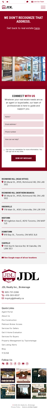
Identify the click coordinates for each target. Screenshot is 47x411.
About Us (6, 316)
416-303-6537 (12, 295)
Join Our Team (39, 2)
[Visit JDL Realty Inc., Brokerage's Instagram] (19, 363)
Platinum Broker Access (12, 324)
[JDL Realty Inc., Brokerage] (7, 6)
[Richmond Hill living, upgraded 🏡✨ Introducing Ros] (23, 375)
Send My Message (23, 158)
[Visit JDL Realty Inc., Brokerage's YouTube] (23, 363)
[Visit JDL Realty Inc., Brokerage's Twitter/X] (11, 363)
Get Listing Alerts (9, 344)
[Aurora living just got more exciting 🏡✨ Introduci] (8, 391)
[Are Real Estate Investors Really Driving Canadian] (23, 391)
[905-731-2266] (3, 1)
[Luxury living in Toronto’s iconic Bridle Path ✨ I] (39, 375)
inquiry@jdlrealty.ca (14, 298)
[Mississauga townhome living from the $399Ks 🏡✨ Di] (8, 375)
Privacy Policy (15, 407)
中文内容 (5, 353)
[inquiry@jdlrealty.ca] (8, 1)
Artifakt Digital (32, 407)
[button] (27, 1)
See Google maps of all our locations (20, 257)
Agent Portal (7, 312)
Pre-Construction (9, 320)
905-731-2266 (12, 292)
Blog (4, 349)
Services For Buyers (10, 336)
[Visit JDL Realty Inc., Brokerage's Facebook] (15, 363)
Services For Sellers (10, 328)
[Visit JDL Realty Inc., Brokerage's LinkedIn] (7, 363)
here (37, 28)
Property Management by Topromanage (19, 340)
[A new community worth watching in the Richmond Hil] (39, 391)
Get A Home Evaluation (12, 332)
